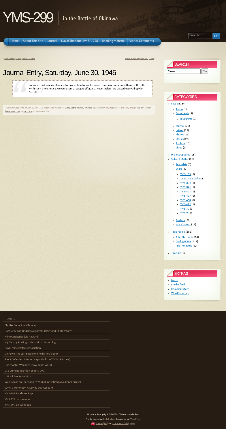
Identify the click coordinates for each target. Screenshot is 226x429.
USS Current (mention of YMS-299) (25, 370)
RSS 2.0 (140, 108)
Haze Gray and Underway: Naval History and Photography (38, 331)
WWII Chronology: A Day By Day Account (29, 387)
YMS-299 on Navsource (18, 399)
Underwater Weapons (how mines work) (28, 365)
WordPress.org (180, 293)
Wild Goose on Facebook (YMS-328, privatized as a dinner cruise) (43, 382)
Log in (174, 280)
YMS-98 (184, 213)
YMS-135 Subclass (191, 178)
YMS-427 (185, 195)
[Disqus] (79, 178)
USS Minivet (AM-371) (18, 376)
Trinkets (180, 143)
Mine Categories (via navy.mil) (22, 336)
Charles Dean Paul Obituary (21, 325)
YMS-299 (28, 17)
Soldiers (180, 220)
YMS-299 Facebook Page (19, 393)
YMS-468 (185, 200)
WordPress (135, 419)
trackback (27, 111)
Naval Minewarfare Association (23, 348)
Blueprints (186, 119)
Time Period (178, 231)
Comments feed (180, 289)
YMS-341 (185, 187)
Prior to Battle (184, 245)
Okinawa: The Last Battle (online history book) (31, 353)
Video (179, 147)
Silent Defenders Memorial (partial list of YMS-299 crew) (37, 359)
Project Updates (180, 154)
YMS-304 (185, 183)
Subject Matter (179, 159)
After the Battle (184, 237)
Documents (182, 113)
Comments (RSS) (121, 423)
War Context (183, 224)
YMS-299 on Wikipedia (18, 404)
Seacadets (181, 164)
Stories (180, 139)
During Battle (70, 108)
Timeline (88, 108)
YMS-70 (184, 208)
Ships (179, 168)
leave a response (12, 111)
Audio (179, 109)
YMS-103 (185, 174)
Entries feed (178, 284)
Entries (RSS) (102, 423)
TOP (132, 423)
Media (175, 103)
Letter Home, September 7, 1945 (139, 58)
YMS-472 (185, 204)
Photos (180, 134)
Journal (80, 108)
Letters (179, 130)
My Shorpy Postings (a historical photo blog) (30, 342)
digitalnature (108, 419)
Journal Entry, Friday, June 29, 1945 (19, 58)
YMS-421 (185, 191)
